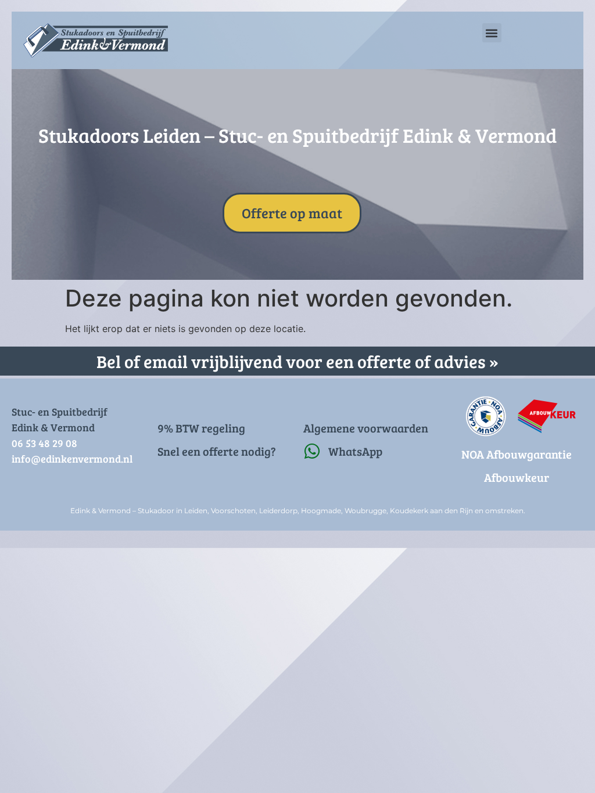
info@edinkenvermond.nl (72, 459)
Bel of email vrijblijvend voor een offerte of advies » (297, 361)
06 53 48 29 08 (44, 443)
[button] (491, 32)
